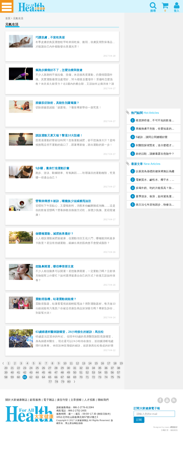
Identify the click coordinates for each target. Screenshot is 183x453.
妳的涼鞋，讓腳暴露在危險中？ (155, 153)
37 (112, 367)
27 (49, 367)
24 (31, 367)
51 (81, 372)
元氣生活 (18, 18)
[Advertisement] (153, 84)
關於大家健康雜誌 (16, 399)
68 (68, 377)
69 (74, 377)
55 (106, 372)
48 (62, 372)
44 (37, 372)
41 (18, 372)
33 (87, 367)
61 (24, 377)
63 (37, 377)
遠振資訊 (174, 430)
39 (6, 372)
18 (115, 363)
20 (6, 367)
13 (83, 363)
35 (99, 367)
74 (106, 377)
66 (56, 377)
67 (62, 377)
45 (43, 372)
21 (12, 367)
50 (74, 372)
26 (43, 367)
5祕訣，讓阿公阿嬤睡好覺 (152, 137)
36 (106, 367)
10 (64, 363)
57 (118, 372)
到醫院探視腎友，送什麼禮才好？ (156, 145)
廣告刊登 (62, 399)
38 (118, 367)
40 (12, 372)
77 (50, 381)
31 (74, 367)
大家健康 (29, 414)
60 (18, 377)
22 (18, 367)
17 (108, 363)
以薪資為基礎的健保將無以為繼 (155, 171)
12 (77, 363)
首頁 (8, 18)
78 (56, 381)
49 (68, 372)
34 (93, 367)
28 (56, 367)
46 (49, 372)
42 (24, 372)
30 (68, 367)
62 (31, 377)
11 (71, 363)
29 (62, 367)
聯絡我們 (103, 399)
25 (37, 367)
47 (56, 372)
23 (24, 367)
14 (90, 363)
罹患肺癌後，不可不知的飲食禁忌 (156, 120)
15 (96, 363)
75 (112, 377)
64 (43, 377)
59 (12, 377)
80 (68, 381)
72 (93, 377)
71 (87, 377)
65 (49, 377)
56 (112, 372)
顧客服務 (35, 399)
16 (102, 363)
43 (31, 372)
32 (81, 367)
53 (93, 372)
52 (87, 372)
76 (118, 377)
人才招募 (89, 399)
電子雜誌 (49, 399)
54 (99, 372)
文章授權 (76, 399)
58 (6, 377)
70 (81, 377)
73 (99, 377)
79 (62, 381)
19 (121, 363)
